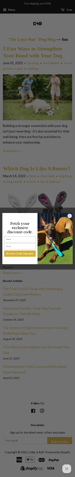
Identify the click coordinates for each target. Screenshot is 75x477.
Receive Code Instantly (20, 253)
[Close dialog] (70, 216)
